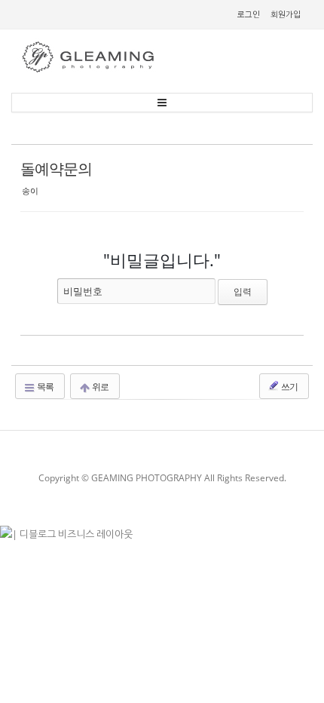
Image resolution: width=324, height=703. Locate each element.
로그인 (248, 14)
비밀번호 (82, 291)
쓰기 (289, 386)
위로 (99, 386)
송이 (30, 190)
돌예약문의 (56, 168)
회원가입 (286, 14)
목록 (44, 386)
